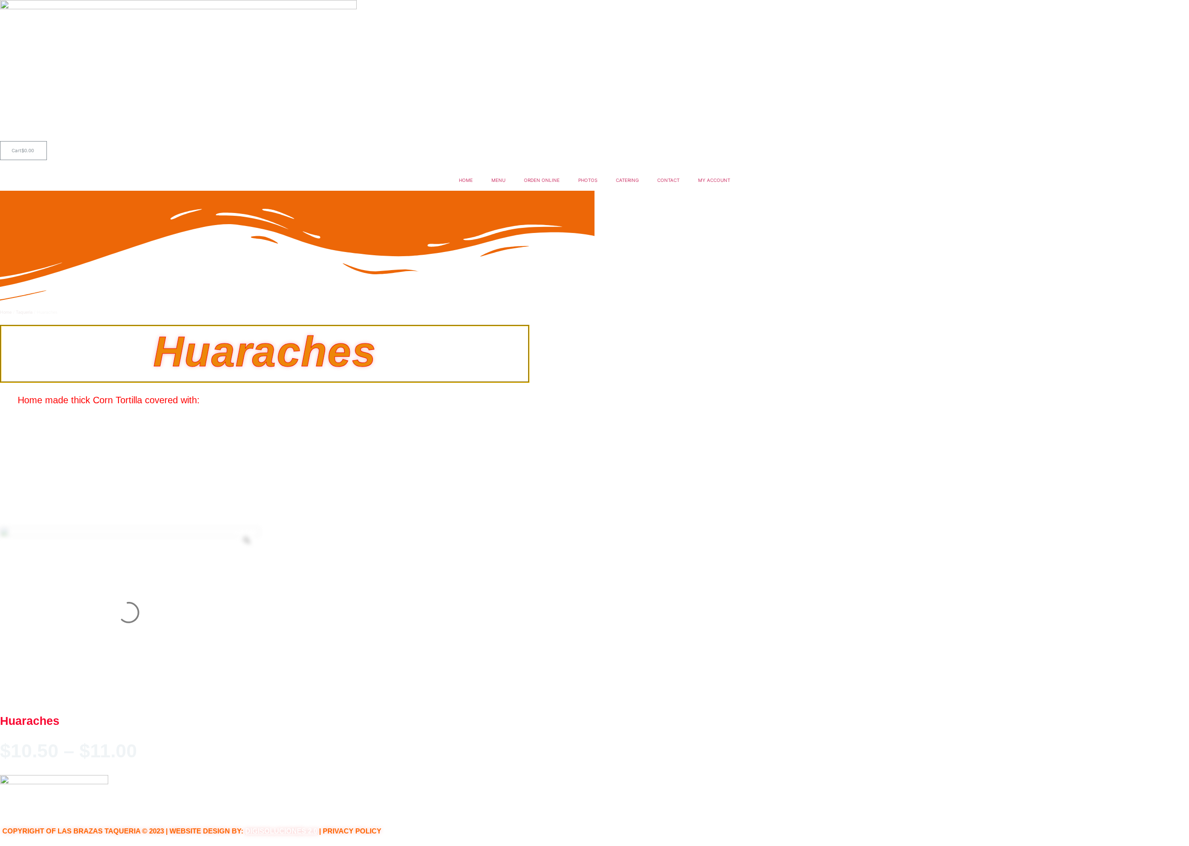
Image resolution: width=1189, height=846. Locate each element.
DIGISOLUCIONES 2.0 (281, 831)
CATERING (627, 180)
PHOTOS (587, 180)
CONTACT (668, 180)
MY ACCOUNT (714, 180)
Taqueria (24, 312)
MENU (498, 180)
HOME (466, 180)
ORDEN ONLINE (542, 180)
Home (6, 312)
